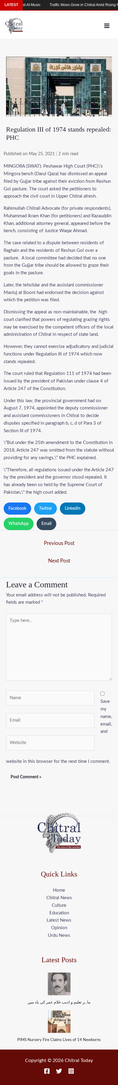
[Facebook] (47, 1071)
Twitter (45, 508)
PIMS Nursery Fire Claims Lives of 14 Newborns (59, 1040)
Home (59, 890)
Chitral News (59, 898)
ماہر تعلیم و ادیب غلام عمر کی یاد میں (59, 1002)
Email (46, 524)
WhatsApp (18, 524)
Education (59, 913)
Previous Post (59, 543)
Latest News (59, 920)
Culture (59, 905)
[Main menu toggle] (106, 25)
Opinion (59, 928)
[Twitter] (59, 1071)
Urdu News (59, 935)
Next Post (59, 560)
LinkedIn (72, 508)
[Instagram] (71, 1071)
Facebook (17, 508)
